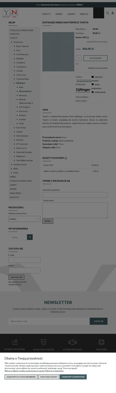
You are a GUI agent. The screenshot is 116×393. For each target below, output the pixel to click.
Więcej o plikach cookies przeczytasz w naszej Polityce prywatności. (34, 371)
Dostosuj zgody (48, 377)
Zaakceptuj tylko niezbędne (21, 377)
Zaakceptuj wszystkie (73, 377)
